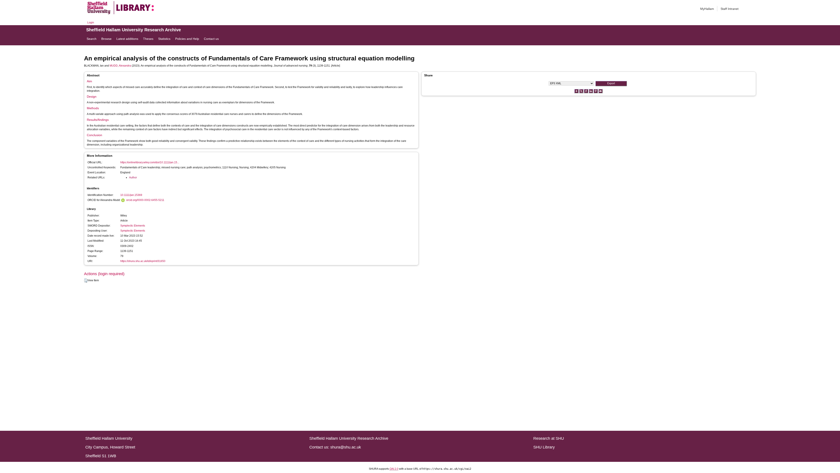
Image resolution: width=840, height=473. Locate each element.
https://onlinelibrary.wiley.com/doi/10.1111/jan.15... (149, 162)
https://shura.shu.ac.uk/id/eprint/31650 (142, 261)
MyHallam (707, 9)
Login (90, 22)
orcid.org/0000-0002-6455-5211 (145, 200)
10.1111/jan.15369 (131, 195)
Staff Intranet (729, 9)
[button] (85, 280)
